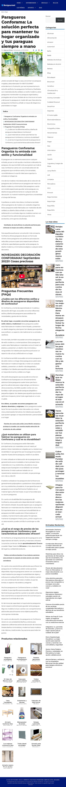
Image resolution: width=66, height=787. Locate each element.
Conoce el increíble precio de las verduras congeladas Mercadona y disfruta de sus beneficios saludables (55, 608)
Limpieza (50, 179)
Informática (51, 150)
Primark (50, 192)
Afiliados (56, 780)
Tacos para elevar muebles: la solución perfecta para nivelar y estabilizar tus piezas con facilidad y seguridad (59, 428)
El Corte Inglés (52, 115)
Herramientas (52, 133)
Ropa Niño (51, 210)
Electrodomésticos (54, 119)
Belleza (55, 3)
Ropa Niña (50, 206)
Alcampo (50, 33)
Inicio (2, 12)
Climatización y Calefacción (52, 92)
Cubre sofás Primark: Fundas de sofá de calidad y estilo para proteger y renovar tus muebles (59, 465)
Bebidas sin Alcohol (54, 64)
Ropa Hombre (52, 197)
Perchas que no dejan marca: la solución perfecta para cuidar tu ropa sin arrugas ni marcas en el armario (59, 390)
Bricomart (50, 82)
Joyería (49, 159)
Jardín (49, 155)
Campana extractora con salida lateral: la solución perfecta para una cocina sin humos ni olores (59, 280)
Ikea (48, 146)
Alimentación (52, 38)
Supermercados (31, 3)
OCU (49, 188)
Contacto (26, 780)
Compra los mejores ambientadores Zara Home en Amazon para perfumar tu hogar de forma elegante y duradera (59, 318)
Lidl (48, 175)
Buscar (48, 16)
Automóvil (51, 46)
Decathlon (51, 106)
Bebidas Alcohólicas (54, 60)
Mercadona (51, 184)
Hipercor (50, 137)
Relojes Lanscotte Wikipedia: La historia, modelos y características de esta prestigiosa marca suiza (59, 243)
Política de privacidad (37, 780)
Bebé (49, 55)
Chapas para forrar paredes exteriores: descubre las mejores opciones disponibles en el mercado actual (59, 501)
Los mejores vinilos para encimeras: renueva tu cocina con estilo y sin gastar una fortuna (60, 355)
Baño (49, 51)
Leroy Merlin (51, 170)
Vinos (49, 214)
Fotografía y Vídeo (53, 128)
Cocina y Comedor (53, 98)
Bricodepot (51, 77)
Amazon (50, 42)
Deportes (31, 8)
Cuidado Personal (53, 102)
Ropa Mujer (51, 201)
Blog (40, 8)
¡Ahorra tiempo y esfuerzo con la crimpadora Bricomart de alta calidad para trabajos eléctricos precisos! (55, 663)
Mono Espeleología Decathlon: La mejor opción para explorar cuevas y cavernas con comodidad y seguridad (54, 641)
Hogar (19, 3)
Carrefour (50, 86)
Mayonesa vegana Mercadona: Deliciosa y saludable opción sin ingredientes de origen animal (54, 596)
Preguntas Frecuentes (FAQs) (14, 127)
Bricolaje (44, 3)
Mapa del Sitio (49, 780)
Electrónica (21, 8)
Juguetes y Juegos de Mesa (55, 165)
